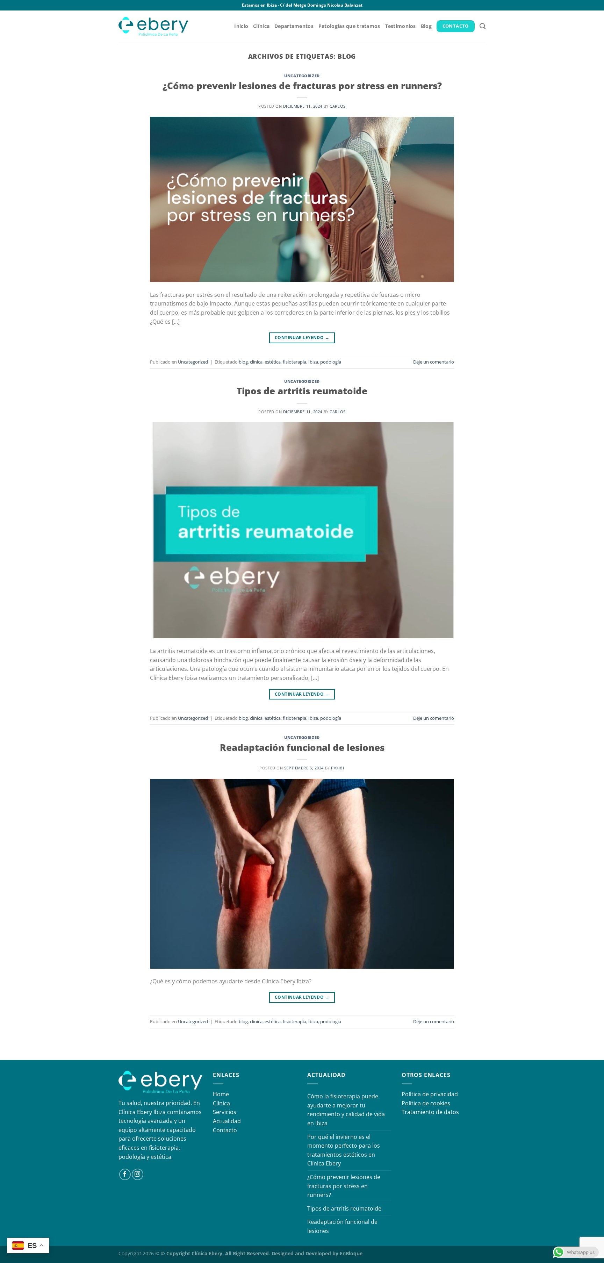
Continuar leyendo (302, 337)
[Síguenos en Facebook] (125, 1174)
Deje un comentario (433, 362)
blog (243, 362)
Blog (426, 26)
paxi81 (337, 767)
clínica (256, 362)
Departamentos (294, 26)
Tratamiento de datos (430, 1112)
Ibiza (313, 362)
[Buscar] (483, 26)
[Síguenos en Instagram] (137, 1174)
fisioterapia (294, 362)
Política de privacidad (430, 1094)
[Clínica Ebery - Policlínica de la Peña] (153, 26)
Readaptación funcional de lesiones (302, 747)
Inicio (241, 26)
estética (273, 362)
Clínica (261, 26)
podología (330, 362)
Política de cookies (426, 1103)
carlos (337, 106)
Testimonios (400, 26)
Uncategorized (301, 75)
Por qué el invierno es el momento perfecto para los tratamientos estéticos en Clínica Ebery (343, 1150)
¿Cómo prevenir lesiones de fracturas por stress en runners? (302, 86)
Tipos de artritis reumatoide (302, 391)
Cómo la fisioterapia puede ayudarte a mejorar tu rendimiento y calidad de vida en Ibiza (346, 1109)
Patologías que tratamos (349, 26)
